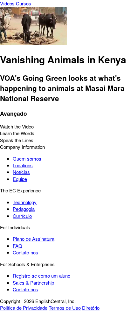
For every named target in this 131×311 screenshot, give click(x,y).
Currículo (22, 215)
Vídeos (7, 3)
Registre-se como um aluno (41, 275)
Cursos (23, 3)
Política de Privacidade (23, 307)
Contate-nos (25, 252)
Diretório (91, 307)
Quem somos (27, 158)
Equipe (20, 179)
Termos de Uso (65, 307)
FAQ (17, 245)
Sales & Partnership (33, 282)
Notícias (21, 172)
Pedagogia (24, 208)
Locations (23, 165)
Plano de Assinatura (33, 238)
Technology (25, 202)
